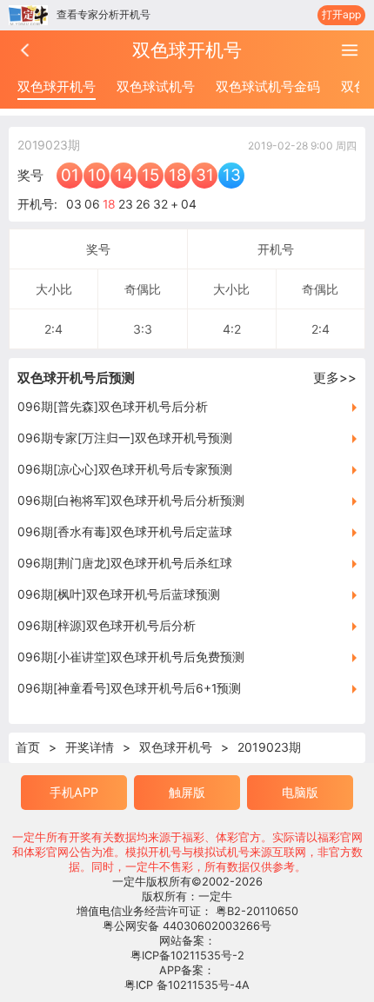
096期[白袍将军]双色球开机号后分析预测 (130, 501)
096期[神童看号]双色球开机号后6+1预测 (129, 688)
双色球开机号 (56, 86)
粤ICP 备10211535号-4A (187, 985)
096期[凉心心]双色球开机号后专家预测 (124, 469)
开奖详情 (89, 747)
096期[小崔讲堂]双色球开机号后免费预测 (130, 657)
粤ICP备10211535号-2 (187, 955)
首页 (28, 747)
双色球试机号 (156, 86)
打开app (341, 14)
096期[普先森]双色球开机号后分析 (112, 407)
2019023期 (269, 747)
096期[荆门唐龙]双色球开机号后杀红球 (124, 563)
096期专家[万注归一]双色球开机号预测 (124, 438)
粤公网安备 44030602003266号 (187, 925)
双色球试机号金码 (268, 86)
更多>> (335, 377)
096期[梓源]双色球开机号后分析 (106, 626)
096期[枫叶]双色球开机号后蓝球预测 (118, 594)
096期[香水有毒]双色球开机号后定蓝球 (124, 532)
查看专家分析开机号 (103, 14)
